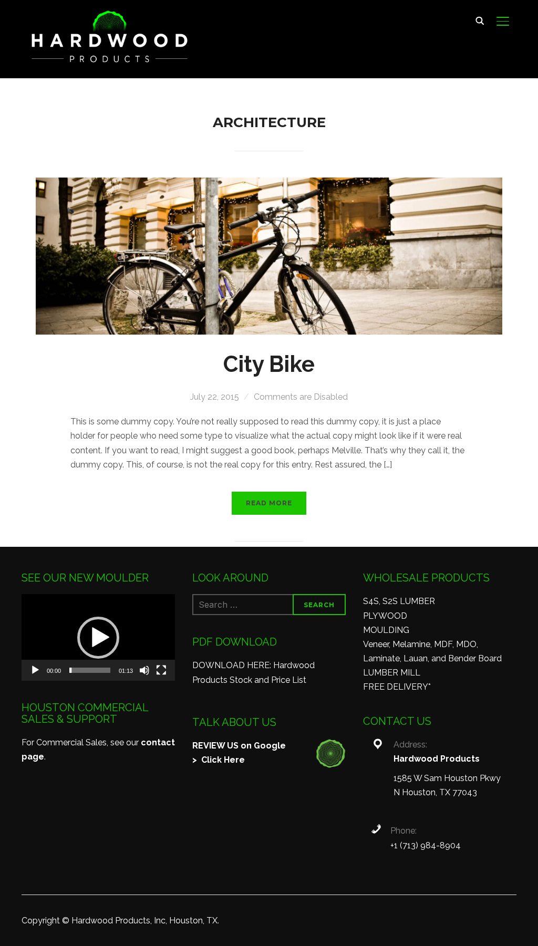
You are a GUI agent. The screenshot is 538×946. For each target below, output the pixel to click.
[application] (98, 637)
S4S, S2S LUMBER (399, 601)
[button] (98, 638)
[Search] (479, 19)
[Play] (35, 670)
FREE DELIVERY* (397, 687)
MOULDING (386, 630)
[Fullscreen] (161, 670)
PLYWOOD (385, 616)
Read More (269, 503)
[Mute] (144, 670)
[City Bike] (269, 185)
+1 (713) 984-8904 (425, 845)
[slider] (89, 670)
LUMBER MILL (391, 673)
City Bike (269, 364)
